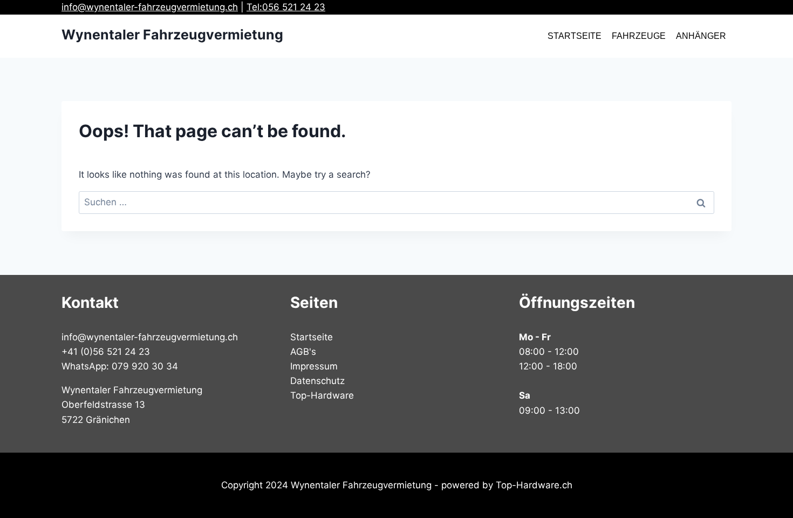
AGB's (303, 351)
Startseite (311, 337)
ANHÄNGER (701, 36)
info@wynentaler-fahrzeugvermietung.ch (149, 7)
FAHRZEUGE (639, 36)
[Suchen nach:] (396, 202)
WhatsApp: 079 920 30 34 (119, 366)
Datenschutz (317, 380)
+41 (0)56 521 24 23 (105, 351)
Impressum (314, 366)
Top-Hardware (322, 395)
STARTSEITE (574, 36)
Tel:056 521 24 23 (286, 7)
